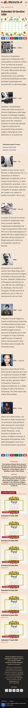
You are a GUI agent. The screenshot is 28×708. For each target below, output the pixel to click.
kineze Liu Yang (7, 428)
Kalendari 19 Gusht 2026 (9, 590)
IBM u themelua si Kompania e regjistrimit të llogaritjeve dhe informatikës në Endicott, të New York (14, 56)
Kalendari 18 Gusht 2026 (9, 615)
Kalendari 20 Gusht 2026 (9, 565)
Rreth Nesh (4, 701)
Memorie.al (4, 703)
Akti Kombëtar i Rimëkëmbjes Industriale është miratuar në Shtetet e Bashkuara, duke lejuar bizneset (13, 106)
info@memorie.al (14, 681)
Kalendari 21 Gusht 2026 (9, 150)
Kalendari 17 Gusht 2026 (9, 640)
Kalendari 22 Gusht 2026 (9, 147)
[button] (3, 704)
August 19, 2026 (5, 567)
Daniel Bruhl (14, 369)
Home (2, 7)
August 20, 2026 (5, 518)
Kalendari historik (9, 7)
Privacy (11, 701)
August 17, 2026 (5, 592)
